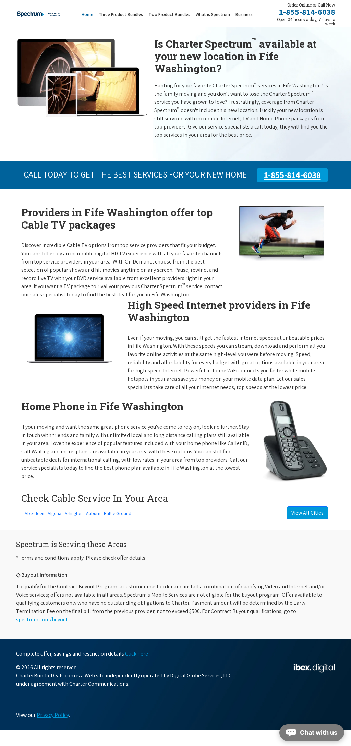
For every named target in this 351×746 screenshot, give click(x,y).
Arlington (74, 513)
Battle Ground (117, 513)
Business (244, 14)
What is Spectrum (213, 14)
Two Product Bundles (169, 14)
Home (87, 14)
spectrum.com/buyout (42, 619)
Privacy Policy (53, 715)
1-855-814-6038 (307, 11)
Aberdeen (34, 513)
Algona (54, 513)
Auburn (93, 513)
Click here (136, 653)
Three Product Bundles (122, 14)
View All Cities (307, 512)
